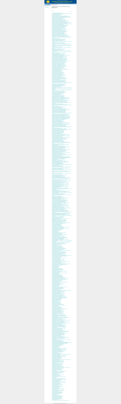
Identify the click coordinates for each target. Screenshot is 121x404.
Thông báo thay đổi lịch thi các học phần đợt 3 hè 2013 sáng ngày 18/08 (57, 330)
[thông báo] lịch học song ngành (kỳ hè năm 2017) (56, 94)
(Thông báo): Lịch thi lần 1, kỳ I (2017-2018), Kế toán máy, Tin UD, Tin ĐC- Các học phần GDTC (59, 65)
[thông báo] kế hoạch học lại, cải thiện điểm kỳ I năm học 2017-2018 (57, 93)
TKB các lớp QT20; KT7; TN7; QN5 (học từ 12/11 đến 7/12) (57, 385)
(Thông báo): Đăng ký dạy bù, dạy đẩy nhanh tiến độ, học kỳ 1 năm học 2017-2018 (58, 61)
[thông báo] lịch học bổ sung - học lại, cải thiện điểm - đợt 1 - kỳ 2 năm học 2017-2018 (58, 39)
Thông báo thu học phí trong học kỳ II (55, 231)
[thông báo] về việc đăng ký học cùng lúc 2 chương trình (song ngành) (57, 75)
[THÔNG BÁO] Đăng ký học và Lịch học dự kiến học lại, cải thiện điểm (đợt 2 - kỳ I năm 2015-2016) (60, 218)
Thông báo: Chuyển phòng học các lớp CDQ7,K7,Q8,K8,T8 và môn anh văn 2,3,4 (58, 153)
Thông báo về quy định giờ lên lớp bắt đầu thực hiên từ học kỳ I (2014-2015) (58, 288)
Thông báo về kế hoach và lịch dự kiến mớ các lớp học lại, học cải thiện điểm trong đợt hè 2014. (59, 296)
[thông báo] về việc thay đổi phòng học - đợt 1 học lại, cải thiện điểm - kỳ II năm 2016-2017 (59, 110)
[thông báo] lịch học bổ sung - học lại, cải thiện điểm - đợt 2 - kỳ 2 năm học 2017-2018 (58, 30)
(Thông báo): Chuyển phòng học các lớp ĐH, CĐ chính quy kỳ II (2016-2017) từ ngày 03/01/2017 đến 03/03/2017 (61, 122)
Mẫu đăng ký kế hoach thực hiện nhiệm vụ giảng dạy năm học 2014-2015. (57, 293)
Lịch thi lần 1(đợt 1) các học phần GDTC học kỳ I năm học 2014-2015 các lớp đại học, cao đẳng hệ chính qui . (60, 278)
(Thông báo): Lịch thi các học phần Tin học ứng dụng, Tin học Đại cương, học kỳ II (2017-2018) (59, 34)
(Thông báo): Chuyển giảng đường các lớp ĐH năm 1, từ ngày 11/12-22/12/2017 (58, 54)
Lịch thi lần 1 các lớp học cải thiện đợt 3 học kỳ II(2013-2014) (57, 302)
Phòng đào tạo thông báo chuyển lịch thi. (55, 305)
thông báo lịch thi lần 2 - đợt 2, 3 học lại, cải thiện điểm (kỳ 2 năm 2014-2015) (58, 236)
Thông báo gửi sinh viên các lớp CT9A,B (55, 362)
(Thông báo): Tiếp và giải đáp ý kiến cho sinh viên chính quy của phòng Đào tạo (58, 96)
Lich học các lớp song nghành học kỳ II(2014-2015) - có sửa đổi (57, 256)
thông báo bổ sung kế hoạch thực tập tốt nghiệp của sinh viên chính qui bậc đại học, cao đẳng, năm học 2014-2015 (60, 242)
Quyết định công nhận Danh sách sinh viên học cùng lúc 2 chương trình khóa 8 (58, 207)
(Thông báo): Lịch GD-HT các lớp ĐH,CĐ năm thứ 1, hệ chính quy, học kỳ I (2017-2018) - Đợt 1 (59, 78)
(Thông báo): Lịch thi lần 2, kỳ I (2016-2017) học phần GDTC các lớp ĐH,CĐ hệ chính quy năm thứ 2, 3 (60, 124)
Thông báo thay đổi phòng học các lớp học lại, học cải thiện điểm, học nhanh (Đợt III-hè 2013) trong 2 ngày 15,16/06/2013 (61, 339)
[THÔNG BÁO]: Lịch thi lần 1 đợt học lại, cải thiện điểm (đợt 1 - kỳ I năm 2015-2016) (58, 221)
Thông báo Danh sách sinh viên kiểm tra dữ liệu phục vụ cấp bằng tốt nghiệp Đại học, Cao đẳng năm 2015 (60, 228)
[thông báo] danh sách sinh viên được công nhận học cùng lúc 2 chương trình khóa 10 (58, 28)
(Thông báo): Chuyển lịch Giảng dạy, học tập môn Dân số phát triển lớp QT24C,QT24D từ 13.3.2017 (59, 108)
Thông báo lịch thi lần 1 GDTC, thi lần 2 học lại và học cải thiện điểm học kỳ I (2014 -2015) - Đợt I (59, 279)
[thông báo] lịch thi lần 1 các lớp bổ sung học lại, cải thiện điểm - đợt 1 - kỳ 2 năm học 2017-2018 (59, 33)
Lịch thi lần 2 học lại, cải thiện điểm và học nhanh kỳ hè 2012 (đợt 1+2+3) (57, 390)
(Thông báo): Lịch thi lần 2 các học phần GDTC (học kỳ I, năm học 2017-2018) (58, 42)
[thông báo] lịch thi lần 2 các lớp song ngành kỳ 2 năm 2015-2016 (57, 165)
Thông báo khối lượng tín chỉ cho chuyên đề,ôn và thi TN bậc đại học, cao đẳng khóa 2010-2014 (59, 308)
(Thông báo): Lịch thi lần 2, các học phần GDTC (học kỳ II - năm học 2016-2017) (58, 72)
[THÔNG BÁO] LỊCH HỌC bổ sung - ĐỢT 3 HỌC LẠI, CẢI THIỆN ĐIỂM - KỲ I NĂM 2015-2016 (60, 204)
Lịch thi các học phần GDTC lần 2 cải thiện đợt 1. (56, 270)
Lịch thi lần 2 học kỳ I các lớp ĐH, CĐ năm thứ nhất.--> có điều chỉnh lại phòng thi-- (58, 253)
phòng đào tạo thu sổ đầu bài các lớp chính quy (55, 272)
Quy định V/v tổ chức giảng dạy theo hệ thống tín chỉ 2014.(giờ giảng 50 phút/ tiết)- (58, 295)
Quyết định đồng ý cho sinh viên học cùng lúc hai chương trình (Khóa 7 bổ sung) (58, 227)
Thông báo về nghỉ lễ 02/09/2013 (54, 327)
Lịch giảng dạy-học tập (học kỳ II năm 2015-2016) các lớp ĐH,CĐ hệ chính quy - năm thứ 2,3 (59, 199)
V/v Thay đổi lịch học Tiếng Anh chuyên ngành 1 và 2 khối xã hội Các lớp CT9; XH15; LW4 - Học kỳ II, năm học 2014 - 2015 (61, 255)
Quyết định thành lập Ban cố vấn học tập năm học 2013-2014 (56, 324)
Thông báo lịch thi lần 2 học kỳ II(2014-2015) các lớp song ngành (57, 225)
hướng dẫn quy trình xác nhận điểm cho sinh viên (56, 273)
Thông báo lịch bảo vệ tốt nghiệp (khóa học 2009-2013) (56, 346)
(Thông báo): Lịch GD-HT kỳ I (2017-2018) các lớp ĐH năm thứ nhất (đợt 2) (58, 67)
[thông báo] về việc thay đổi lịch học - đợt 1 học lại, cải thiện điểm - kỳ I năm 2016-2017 (58, 147)
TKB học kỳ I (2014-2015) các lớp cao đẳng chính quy (56, 292)
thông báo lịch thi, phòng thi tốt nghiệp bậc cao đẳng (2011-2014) (57, 298)
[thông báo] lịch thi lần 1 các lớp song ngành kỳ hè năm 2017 (56, 76)
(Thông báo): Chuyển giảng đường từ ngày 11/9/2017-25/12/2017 (57, 73)
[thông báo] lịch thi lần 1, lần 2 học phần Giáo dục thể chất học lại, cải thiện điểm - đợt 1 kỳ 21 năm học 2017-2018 (60, 36)
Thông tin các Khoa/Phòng (47, 7)
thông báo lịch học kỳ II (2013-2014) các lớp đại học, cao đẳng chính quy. (57, 313)
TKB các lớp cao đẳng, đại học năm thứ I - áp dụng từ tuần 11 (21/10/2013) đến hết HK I (59, 321)
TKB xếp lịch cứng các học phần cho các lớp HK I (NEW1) (56, 335)
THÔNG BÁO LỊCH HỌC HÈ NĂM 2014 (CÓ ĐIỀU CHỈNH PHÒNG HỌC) (58, 291)
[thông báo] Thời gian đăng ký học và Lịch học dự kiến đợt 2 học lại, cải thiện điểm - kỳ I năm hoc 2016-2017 (60, 144)
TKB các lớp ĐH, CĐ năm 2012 (54, 389)
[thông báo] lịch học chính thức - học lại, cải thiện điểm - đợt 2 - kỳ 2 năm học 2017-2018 (59, 31)
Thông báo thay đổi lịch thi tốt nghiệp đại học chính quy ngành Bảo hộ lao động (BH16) (58, 381)
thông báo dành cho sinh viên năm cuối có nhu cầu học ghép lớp (57, 289)
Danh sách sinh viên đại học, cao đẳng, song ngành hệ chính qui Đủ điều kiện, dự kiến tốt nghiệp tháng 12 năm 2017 (61, 55)
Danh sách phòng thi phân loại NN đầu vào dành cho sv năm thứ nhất (57, 268)
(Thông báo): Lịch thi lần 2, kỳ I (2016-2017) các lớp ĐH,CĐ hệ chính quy (58, 132)
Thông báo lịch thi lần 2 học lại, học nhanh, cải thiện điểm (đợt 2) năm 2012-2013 (58, 338)
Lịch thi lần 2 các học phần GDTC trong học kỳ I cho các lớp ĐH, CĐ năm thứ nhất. (58, 251)
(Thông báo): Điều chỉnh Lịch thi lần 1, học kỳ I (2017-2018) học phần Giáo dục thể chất (59, 59)
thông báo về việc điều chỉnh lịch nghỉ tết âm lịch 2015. (56, 258)
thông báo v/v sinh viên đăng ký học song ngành (56, 282)
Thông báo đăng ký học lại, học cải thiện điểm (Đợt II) (56, 353)
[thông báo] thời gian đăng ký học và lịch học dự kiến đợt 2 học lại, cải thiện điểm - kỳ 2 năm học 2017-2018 (60, 35)
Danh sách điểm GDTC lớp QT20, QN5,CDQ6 (55, 190)
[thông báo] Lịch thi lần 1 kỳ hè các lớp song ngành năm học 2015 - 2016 (57, 148)
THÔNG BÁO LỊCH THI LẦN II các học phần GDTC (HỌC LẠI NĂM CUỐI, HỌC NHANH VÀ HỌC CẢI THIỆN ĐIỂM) (62, 342)
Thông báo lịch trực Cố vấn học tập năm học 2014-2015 (56, 281)
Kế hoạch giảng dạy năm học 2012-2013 (55, 399)
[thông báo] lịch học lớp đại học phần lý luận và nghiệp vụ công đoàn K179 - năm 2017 (58, 112)
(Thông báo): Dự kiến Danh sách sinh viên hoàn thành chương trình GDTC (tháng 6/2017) (59, 85)
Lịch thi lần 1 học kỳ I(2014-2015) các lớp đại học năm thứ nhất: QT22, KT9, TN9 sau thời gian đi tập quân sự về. (60, 261)
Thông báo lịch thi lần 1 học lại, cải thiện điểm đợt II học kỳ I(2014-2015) (57, 276)
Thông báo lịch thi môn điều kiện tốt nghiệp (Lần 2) (56, 345)
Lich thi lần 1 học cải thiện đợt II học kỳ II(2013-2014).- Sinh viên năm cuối (58, 304)
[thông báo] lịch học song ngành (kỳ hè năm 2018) (56, 15)
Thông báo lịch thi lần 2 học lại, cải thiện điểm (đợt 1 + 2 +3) (56, 364)
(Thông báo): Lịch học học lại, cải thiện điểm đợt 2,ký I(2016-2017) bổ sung (58, 131)
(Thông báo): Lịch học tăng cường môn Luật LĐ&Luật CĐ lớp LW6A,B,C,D (58, 141)
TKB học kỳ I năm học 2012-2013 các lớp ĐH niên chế (56, 395)
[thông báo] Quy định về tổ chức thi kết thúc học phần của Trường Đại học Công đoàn (58, 111)
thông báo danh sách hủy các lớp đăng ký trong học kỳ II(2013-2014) (57, 310)
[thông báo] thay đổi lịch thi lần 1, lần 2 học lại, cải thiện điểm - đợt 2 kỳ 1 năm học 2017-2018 (59, 62)
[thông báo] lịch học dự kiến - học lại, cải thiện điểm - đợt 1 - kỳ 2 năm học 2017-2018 (58, 48)
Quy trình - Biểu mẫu (46, 6)
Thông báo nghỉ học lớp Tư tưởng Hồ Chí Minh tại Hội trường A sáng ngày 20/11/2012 (58, 382)
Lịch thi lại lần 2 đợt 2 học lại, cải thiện (55, 267)
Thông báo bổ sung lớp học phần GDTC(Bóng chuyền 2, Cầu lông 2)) (57, 328)
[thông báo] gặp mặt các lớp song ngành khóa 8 (55, 187)
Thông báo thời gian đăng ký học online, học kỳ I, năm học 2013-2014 (57, 336)
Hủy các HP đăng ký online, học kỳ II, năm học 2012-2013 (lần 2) (57, 358)
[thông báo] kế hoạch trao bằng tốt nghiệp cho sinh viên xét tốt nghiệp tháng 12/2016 (58, 119)
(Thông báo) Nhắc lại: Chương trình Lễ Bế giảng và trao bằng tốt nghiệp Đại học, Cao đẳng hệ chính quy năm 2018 (61, 16)
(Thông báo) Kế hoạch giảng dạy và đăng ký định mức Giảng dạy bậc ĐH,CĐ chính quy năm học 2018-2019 (60, 21)
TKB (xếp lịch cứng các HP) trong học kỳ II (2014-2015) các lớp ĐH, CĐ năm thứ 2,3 (58, 262)
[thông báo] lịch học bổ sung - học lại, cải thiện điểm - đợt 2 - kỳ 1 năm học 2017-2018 (58, 64)
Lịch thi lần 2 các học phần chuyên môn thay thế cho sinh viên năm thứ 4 (57, 182)
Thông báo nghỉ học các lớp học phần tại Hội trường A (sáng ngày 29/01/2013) (58, 361)
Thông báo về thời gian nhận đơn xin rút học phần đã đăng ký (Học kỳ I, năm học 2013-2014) (59, 333)
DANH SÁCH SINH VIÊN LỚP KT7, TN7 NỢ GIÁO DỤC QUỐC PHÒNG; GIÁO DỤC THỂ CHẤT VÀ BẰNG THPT (61, 164)
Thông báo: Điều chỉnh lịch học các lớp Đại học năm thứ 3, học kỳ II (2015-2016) (58, 176)
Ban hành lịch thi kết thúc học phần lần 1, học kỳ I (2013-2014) (57, 318)
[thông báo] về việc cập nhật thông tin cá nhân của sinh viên (56, 71)
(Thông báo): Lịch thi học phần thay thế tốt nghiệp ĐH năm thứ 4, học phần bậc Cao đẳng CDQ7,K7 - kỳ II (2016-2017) (61, 114)
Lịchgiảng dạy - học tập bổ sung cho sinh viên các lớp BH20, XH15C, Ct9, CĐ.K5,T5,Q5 (59, 376)
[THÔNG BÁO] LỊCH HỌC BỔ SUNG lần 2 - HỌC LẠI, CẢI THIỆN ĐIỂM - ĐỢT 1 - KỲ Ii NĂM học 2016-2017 (61, 116)
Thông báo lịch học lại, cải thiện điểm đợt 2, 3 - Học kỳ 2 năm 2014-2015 (57, 239)
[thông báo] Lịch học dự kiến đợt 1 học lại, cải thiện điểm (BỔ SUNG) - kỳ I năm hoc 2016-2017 (59, 150)
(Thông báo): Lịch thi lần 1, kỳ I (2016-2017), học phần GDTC (57, 136)
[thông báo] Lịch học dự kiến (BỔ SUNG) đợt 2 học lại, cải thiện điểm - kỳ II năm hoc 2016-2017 (59, 104)
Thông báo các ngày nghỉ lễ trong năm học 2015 (55, 265)
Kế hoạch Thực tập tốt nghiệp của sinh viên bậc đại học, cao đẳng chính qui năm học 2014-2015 (59, 264)
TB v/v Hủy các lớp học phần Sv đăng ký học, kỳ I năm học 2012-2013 (57, 392)
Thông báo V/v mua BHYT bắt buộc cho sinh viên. (56, 284)
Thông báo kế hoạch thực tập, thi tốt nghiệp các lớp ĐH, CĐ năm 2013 (57, 384)
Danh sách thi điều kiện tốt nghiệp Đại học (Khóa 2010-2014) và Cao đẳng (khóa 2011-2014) (59, 315)
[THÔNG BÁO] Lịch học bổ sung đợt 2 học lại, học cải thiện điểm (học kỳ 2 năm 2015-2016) (59, 175)
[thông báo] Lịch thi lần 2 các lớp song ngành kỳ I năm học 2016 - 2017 (57, 139)
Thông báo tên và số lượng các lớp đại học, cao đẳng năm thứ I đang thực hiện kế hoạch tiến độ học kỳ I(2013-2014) (61, 322)
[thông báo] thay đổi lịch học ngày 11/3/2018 (55, 38)
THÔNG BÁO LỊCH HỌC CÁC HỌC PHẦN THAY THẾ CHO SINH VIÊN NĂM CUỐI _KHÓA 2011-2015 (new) (61, 250)
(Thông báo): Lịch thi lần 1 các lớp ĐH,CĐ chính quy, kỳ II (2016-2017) (57, 99)
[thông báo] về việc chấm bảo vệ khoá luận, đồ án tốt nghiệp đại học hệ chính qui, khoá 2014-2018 (59, 25)
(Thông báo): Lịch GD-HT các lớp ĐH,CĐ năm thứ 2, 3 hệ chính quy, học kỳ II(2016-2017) (59, 128)
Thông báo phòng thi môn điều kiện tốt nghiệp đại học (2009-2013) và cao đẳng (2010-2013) (59, 379)
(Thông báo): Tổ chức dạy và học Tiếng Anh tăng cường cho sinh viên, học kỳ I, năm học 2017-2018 (59, 58)
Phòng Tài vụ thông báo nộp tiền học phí (55, 316)
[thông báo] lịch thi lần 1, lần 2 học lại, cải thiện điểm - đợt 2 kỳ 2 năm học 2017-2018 (58, 27)
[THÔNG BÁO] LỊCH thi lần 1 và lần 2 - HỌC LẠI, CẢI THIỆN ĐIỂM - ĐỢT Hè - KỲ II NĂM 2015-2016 (60, 156)
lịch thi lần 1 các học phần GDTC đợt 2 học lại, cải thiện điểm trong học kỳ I (58, 269)
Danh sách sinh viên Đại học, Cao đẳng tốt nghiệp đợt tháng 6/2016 (57, 162)
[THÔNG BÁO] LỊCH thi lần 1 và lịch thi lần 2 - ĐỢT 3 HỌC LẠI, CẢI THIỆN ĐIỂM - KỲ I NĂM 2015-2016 (60, 202)
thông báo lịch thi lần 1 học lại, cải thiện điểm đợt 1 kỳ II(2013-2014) (57, 307)
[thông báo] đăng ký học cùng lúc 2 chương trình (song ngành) (57, 196)
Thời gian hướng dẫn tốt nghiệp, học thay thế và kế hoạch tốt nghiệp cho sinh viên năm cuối (59, 201)
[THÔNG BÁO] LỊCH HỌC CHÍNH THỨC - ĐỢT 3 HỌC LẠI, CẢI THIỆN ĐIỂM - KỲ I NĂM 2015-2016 (60, 205)
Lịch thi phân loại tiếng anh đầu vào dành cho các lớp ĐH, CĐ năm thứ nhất (58, 209)
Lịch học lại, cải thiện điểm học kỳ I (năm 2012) (55, 387)
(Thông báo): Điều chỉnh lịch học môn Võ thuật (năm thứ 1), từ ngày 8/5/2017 (58, 95)
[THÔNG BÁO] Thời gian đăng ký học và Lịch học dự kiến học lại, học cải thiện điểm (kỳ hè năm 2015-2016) (60, 161)
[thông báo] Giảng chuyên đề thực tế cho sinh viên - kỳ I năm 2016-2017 (57, 130)
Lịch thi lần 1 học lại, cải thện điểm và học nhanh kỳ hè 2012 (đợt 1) (57, 396)
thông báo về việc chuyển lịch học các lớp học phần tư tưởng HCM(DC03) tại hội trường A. (59, 326)
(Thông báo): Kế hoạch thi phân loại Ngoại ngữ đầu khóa (56, 133)
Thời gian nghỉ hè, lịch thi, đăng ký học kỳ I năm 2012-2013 (56, 398)
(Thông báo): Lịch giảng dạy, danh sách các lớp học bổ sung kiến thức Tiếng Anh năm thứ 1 (59, 68)
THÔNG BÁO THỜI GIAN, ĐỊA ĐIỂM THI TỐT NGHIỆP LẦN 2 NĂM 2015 (58, 198)
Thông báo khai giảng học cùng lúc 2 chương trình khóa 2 (56, 365)
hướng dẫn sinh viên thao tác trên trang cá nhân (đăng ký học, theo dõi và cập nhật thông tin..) (59, 158)
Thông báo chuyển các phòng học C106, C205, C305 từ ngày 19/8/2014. (57, 287)
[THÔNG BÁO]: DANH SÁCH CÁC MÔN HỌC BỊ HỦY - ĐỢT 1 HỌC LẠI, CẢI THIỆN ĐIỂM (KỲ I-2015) (61, 222)
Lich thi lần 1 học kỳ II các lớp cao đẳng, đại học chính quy (56, 301)
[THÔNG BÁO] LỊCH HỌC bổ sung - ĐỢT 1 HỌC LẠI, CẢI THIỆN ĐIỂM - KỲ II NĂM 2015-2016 (60, 185)
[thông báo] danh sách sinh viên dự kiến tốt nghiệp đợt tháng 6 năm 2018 (57, 18)
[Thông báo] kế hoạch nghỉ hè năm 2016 (55, 159)
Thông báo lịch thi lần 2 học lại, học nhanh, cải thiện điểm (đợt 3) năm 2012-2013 (58, 325)
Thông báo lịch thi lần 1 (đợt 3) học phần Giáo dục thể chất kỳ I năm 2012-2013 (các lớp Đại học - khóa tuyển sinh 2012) (61, 367)
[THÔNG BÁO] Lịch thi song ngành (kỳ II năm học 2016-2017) (57, 107)
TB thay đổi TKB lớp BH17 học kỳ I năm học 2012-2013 (56, 393)
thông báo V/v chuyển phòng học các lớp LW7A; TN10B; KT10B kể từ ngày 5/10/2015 (58, 208)
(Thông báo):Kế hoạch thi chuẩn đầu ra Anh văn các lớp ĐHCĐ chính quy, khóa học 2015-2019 (59, 56)
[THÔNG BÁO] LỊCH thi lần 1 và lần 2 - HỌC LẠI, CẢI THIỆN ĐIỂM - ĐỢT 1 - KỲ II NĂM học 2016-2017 (60, 115)
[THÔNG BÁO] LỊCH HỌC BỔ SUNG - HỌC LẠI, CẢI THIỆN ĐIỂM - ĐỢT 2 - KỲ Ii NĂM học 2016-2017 (60, 98)
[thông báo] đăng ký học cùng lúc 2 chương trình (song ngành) (57, 155)
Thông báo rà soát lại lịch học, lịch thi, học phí (55, 347)
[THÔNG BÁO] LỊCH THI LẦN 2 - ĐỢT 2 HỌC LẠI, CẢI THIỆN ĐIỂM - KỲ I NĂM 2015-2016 (60, 210)
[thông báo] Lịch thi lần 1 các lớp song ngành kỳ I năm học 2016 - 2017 (57, 145)
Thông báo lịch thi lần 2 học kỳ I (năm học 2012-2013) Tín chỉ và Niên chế (57, 368)
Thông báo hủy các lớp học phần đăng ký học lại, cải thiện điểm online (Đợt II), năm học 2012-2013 (59, 349)
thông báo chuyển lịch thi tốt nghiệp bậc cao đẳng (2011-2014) (57, 299)
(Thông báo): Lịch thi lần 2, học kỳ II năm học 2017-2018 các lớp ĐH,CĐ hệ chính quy (58, 19)
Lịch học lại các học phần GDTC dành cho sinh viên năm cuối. (57, 275)
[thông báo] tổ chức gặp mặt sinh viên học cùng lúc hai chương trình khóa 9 (58, 91)
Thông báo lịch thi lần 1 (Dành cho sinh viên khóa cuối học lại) (57, 350)
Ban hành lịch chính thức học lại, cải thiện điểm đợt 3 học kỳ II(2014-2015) (58, 247)
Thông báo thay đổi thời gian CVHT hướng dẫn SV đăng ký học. (57, 369)
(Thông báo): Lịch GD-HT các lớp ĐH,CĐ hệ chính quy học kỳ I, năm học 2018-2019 (58, 17)
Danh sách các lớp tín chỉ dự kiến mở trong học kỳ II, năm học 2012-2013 (57, 372)
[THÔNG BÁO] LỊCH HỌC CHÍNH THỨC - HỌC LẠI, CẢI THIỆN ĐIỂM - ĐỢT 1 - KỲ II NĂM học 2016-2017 (61, 118)
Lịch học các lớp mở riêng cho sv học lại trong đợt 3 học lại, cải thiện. (57, 245)
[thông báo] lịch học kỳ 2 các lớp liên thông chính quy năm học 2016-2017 (57, 121)
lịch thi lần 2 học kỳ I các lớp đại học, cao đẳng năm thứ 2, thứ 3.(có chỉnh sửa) (58, 259)
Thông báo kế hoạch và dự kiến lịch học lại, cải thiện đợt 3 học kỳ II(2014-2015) (58, 249)
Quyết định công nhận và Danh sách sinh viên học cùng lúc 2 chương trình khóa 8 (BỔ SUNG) (59, 191)
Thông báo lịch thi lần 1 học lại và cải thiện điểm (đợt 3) (56, 375)
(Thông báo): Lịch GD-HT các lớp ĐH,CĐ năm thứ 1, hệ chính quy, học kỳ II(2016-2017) (59, 125)
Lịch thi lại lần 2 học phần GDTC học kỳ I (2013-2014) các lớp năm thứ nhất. (58, 309)
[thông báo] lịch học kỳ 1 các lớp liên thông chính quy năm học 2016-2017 (57, 135)
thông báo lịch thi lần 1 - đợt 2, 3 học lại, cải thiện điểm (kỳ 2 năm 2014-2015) (58, 238)
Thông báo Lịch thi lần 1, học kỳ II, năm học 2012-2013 (56, 348)
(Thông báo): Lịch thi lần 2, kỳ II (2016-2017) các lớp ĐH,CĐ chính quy (57, 84)
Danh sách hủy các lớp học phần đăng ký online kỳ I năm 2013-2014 (57, 332)
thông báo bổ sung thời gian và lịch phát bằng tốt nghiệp (56, 224)
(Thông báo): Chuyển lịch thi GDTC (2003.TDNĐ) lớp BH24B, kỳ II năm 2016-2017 (58, 81)
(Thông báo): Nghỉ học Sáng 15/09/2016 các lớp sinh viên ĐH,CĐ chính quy (58, 151)
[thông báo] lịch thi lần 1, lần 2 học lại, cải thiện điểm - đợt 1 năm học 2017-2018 (58, 74)
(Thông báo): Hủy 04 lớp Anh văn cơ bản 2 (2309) (56, 79)
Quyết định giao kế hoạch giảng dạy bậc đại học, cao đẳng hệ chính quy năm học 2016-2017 (59, 181)
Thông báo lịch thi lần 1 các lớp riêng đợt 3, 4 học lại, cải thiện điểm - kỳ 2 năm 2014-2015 (59, 232)
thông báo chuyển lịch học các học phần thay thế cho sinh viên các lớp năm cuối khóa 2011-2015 (59, 248)
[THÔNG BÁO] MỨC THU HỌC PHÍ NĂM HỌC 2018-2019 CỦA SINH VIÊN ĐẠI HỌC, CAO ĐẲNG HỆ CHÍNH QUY (62, 13)
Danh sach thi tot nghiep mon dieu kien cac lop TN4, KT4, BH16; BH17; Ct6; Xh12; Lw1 (59, 378)
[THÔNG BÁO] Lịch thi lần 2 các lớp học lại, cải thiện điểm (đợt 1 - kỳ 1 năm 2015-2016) (59, 219)
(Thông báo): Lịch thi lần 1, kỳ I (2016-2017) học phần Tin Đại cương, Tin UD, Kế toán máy (59, 138)
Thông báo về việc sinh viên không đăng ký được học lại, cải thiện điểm (57, 386)
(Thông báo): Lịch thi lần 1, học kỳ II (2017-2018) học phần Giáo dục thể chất (58, 24)
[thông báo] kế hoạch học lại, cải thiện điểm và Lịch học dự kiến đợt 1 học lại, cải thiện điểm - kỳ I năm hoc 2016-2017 (61, 152)
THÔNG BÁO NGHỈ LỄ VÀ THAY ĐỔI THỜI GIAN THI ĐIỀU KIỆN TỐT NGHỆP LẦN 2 (59, 355)
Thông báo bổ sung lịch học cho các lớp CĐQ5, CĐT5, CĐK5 (57, 329)
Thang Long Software (65, 403)
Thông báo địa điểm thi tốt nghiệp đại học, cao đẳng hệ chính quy (57, 344)
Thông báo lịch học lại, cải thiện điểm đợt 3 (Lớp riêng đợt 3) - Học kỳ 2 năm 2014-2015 (59, 235)
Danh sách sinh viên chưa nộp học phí (55, 352)
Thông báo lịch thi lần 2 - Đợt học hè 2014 (55, 285)
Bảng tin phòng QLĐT (47, 5)
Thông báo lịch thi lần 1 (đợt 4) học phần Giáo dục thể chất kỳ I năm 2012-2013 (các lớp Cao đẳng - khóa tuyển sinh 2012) (61, 359)
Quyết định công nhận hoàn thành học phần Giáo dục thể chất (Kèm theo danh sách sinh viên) (59, 252)
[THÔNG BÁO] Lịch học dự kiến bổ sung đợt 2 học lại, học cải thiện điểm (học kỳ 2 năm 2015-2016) (60, 179)
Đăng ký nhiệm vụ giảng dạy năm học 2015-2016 (56, 230)
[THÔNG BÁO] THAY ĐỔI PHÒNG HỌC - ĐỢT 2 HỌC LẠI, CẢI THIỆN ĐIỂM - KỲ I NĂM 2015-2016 (60, 213)
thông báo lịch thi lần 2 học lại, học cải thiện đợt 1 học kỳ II (56, 244)
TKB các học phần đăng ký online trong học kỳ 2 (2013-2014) (57, 312)
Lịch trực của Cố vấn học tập (54, 370)
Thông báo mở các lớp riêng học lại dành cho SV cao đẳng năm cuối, (57, 233)
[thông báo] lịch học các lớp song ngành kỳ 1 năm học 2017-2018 (57, 70)
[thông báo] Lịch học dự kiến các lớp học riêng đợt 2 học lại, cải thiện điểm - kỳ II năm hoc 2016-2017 (60, 101)
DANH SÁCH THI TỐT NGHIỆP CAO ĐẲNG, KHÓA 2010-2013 (57, 341)
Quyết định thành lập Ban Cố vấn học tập (55, 373)
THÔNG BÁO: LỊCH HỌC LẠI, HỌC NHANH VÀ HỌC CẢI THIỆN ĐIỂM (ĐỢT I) (59, 356)
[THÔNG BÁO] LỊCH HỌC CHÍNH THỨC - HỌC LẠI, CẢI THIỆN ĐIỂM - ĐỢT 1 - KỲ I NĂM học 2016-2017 (61, 149)
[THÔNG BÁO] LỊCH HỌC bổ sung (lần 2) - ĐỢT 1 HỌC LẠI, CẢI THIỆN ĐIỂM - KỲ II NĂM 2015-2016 (60, 184)
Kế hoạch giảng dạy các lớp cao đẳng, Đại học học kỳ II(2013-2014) (57, 319)
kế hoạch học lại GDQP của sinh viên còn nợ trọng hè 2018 (56, 14)
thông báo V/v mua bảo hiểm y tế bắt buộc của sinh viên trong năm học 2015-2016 (58, 216)
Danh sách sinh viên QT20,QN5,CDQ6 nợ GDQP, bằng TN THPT (57, 168)
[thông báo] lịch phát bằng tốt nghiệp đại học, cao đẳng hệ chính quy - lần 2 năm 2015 (58, 193)
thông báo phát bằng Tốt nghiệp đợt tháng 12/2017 (56, 53)
